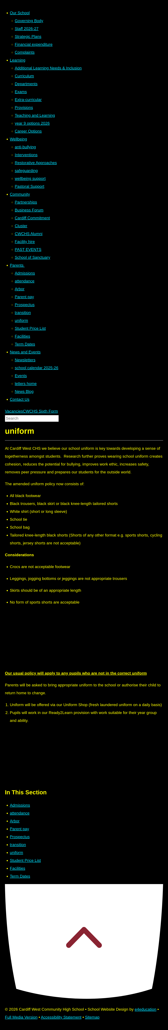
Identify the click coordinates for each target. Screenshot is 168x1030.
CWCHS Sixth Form (40, 411)
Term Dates (20, 876)
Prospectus (20, 837)
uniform (16, 852)
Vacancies (14, 411)
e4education (145, 1009)
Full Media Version (21, 1017)
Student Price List (25, 860)
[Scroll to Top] (84, 997)
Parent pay (19, 829)
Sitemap (92, 1017)
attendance (20, 813)
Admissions (20, 805)
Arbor (15, 821)
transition (18, 844)
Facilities (17, 868)
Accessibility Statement (61, 1017)
